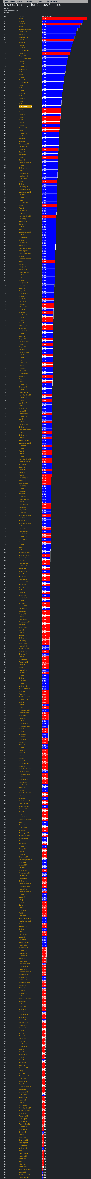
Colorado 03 (23, 809)
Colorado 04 (23, 934)
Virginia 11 (22, 56)
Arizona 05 (22, 569)
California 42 (23, 358)
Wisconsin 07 (23, 910)
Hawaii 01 (22, 200)
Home (6, 1)
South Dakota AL (24, 801)
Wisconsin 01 (23, 739)
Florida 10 (22, 74)
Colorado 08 (23, 782)
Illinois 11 (22, 825)
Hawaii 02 (22, 472)
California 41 (23, 929)
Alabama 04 (23, 1081)
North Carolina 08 (25, 884)
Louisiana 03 (23, 1025)
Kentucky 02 (23, 643)
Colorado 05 (23, 128)
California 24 (23, 590)
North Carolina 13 (25, 820)
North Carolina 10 (25, 1169)
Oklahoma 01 (23, 483)
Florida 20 (22, 99)
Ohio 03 (21, 171)
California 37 (23, 197)
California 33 (23, 977)
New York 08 (23, 243)
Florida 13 (22, 181)
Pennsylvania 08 (24, 774)
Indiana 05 (22, 844)
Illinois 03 (22, 160)
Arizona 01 (22, 611)
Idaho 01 (22, 630)
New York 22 (23, 889)
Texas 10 (22, 528)
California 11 (23, 77)
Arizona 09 (22, 625)
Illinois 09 (22, 80)
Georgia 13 (22, 558)
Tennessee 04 (23, 414)
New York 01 (23, 673)
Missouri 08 (23, 1121)
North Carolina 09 (25, 216)
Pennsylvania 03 (24, 189)
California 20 (23, 638)
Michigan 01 (23, 1009)
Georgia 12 (22, 985)
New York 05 (23, 331)
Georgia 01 (22, 758)
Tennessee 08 (23, 1116)
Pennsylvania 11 (24, 1076)
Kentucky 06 (23, 627)
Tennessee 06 (23, 579)
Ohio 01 (21, 406)
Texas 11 (22, 432)
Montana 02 (23, 916)
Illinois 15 (22, 1161)
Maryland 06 (23, 419)
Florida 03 (22, 665)
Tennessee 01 (23, 1068)
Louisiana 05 (23, 363)
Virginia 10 (22, 291)
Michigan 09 (23, 1113)
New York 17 (23, 598)
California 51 (23, 227)
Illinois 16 (22, 1065)
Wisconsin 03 (23, 948)
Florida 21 (22, 750)
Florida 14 (22, 85)
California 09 (23, 398)
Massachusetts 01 (25, 232)
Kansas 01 (22, 1036)
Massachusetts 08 (25, 443)
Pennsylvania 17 (24, 649)
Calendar (40, 1)
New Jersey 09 (23, 141)
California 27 (23, 747)
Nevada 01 (22, 940)
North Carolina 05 (25, 713)
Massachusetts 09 (25, 964)
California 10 (23, 165)
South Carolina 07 (25, 1108)
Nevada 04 (22, 491)
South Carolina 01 (25, 793)
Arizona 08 (22, 761)
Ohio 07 (21, 814)
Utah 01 (21, 707)
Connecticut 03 (24, 424)
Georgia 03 (22, 1071)
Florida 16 (22, 157)
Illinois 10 (22, 288)
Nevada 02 (22, 1039)
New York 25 (23, 646)
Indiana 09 (22, 830)
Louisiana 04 (23, 777)
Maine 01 (22, 897)
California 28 (23, 240)
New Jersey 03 (23, 486)
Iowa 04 (21, 812)
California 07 (23, 894)
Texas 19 (22, 542)
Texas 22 (22, 109)
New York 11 (23, 534)
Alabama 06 (23, 1156)
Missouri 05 (23, 865)
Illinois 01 (22, 822)
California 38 (23, 721)
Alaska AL (22, 376)
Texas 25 (22, 451)
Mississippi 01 (23, 446)
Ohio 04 (21, 932)
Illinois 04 (22, 841)
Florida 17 (22, 344)
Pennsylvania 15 (24, 622)
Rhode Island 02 (24, 689)
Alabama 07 (23, 520)
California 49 (23, 488)
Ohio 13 (21, 1012)
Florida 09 (22, 42)
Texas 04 (22, 304)
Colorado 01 (23, 654)
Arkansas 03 (23, 307)
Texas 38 (22, 40)
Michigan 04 (23, 828)
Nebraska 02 (23, 635)
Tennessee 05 (23, 878)
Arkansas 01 (23, 1167)
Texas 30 (22, 790)
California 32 (23, 296)
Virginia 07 (22, 494)
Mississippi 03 (23, 1033)
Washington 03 (24, 1177)
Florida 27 (22, 24)
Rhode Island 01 (24, 144)
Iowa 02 (21, 1049)
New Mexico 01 (24, 806)
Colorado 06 (23, 387)
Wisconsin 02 (23, 293)
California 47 (23, 91)
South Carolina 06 (25, 523)
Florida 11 (22, 205)
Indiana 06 (22, 585)
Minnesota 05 (23, 582)
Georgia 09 (22, 480)
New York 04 (23, 868)
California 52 (23, 280)
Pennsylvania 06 (24, 726)
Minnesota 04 (23, 237)
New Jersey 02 (23, 641)
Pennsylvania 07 (24, 697)
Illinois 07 (22, 152)
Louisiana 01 (23, 766)
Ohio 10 (21, 633)
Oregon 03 (22, 496)
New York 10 (23, 147)
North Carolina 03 (25, 395)
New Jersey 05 (23, 176)
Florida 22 (22, 101)
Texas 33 (22, 64)
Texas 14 (22, 796)
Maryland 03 (23, 315)
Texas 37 (22, 125)
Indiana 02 (22, 577)
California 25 (23, 526)
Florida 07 (22, 593)
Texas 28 (22, 208)
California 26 (23, 435)
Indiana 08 (22, 1001)
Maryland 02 (23, 309)
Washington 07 (24, 82)
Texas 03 (22, 438)
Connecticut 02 (24, 771)
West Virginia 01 (24, 1153)
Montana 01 (23, 1105)
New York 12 (23, 34)
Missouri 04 (23, 1127)
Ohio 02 (21, 1057)
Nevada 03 (22, 411)
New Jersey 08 (23, 37)
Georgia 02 (22, 900)
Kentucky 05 (23, 1137)
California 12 (23, 168)
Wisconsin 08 (23, 779)
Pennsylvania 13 (24, 1111)
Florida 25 (22, 48)
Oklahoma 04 (23, 857)
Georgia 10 (22, 1028)
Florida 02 (22, 854)
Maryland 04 (23, 136)
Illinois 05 (22, 229)
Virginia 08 (22, 93)
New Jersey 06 (23, 187)
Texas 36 (22, 561)
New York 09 (23, 245)
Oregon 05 (22, 1132)
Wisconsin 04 (23, 723)
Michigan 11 (23, 277)
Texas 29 (22, 213)
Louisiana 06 (23, 980)
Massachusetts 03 (25, 253)
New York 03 (23, 518)
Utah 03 (21, 355)
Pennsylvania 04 (24, 873)
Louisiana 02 (23, 566)
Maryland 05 (23, 785)
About (12, 1)
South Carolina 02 (25, 555)
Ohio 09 (21, 1060)
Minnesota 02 (23, 838)
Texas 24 (22, 454)
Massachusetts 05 (25, 58)
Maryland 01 (23, 1044)
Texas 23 (22, 574)
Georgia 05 (22, 267)
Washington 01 (24, 50)
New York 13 (23, 69)
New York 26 (23, 571)
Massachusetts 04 (25, 107)
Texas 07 (22, 45)
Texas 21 (22, 657)
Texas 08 (22, 617)
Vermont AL (23, 539)
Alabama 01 (23, 1100)
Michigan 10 (23, 651)
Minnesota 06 (23, 1092)
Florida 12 (22, 667)
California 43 (23, 675)
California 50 (23, 72)
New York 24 (23, 1097)
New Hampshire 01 (25, 921)
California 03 (23, 536)
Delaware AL (23, 705)
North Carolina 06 (25, 892)
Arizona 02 (22, 1089)
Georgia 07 (22, 320)
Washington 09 (24, 272)
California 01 (23, 996)
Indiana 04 (22, 328)
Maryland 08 (23, 32)
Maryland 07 (23, 403)
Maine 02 (22, 937)
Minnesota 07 (23, 1047)
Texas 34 (22, 502)
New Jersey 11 (23, 478)
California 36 (23, 96)
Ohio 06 (21, 902)
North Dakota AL (24, 462)
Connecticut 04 (24, 342)
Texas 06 (22, 366)
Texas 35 (22, 368)
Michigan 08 (23, 1148)
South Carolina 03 (25, 1087)
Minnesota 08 (23, 1145)
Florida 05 (22, 149)
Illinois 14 (22, 787)
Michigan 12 (23, 408)
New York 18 (23, 609)
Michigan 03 (23, 1095)
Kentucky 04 (23, 1119)
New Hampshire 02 (25, 860)
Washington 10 (24, 251)
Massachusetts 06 (25, 430)
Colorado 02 (23, 301)
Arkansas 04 (23, 1164)
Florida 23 (22, 115)
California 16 (23, 66)
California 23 (23, 881)
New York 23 (23, 958)
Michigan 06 (23, 179)
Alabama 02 (23, 945)
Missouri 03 (23, 956)
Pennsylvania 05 (24, 710)
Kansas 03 (22, 734)
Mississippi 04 (23, 699)
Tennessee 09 (23, 531)
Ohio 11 (21, 360)
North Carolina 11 (25, 998)
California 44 (23, 416)
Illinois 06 (22, 745)
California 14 (23, 133)
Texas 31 (22, 123)
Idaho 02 (22, 753)
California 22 (23, 1004)
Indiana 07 (22, 464)
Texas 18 (22, 112)
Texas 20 (22, 323)
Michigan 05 (23, 1017)
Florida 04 (22, 913)
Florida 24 (22, 26)
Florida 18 (22, 120)
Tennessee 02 (23, 662)
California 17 (23, 21)
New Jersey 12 (23, 219)
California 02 (23, 846)
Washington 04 (24, 763)
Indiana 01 (22, 1172)
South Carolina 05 (25, 769)
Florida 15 (22, 131)
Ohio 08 (21, 731)
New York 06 (23, 269)
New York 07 (23, 195)
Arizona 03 (22, 371)
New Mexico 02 (24, 440)
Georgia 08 (22, 905)
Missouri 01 (23, 737)
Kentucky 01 (23, 1006)
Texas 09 (22, 285)
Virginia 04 (22, 862)
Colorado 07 (23, 681)
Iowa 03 (21, 924)
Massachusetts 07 (25, 29)
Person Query (52, 1)
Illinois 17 (22, 547)
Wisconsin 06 (23, 1014)
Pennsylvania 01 (24, 974)
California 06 (23, 104)
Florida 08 (22, 470)
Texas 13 (22, 755)
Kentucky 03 (23, 595)
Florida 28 (22, 53)
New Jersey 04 (23, 1022)
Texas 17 (22, 908)
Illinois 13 (22, 467)
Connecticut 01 (24, 352)
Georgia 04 (22, 264)
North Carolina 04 (25, 163)
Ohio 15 (21, 317)
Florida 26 (22, 18)
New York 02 (23, 953)
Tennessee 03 (23, 804)
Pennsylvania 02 (24, 173)
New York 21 (23, 817)
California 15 (23, 88)
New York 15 (23, 211)
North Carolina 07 (25, 972)
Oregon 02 (22, 990)
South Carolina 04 (25, 515)
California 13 (23, 544)
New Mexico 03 (24, 942)
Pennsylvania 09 (24, 1175)
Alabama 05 (23, 1055)
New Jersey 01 (23, 798)
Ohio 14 (21, 1103)
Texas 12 (22, 694)
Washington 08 (24, 392)
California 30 (23, 256)
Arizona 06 (22, 507)
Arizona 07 (22, 139)
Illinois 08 (22, 336)
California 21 (23, 427)
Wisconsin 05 (23, 966)
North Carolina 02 (25, 248)
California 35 (23, 601)
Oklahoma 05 (23, 504)
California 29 (23, 456)
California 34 (23, 184)
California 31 (23, 678)
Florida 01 (22, 299)
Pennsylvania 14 (24, 886)
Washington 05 (24, 1143)
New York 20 (23, 876)
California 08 (23, 384)
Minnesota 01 (23, 659)
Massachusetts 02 (25, 192)
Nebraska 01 (23, 326)
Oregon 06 (22, 1020)
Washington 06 (24, 833)
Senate (29, 1)
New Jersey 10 (23, 283)
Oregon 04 (22, 512)
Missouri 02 (23, 606)
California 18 (23, 235)
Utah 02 (21, 702)
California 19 (23, 448)
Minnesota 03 (23, 374)
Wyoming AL (23, 969)
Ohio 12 (21, 1052)
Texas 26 (22, 475)
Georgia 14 (22, 742)
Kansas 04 (22, 849)
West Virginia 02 (24, 1124)
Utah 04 (21, 422)
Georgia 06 (22, 224)
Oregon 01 (22, 510)
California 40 (23, 390)
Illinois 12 (22, 1151)
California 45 (23, 334)
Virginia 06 (22, 691)
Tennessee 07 (23, 563)
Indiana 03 (22, 1063)
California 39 (23, 550)
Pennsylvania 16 (24, 836)
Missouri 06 (23, 1129)
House (19, 1)
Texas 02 (22, 400)
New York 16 (23, 221)
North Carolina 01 (25, 918)
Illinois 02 (22, 988)
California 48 (23, 993)
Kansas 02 (22, 603)
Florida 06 (22, 718)
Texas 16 (22, 379)
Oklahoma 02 (23, 1140)
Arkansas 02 (23, 1159)
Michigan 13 (23, 686)
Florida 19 (22, 117)
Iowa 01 (21, 729)
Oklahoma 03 (23, 619)
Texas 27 (22, 852)
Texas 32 (22, 61)
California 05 (23, 950)
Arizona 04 (22, 155)
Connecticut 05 (24, 203)
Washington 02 (24, 499)
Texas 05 (22, 1084)
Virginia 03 (22, 347)
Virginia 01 (22, 715)
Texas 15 (22, 382)
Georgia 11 (22, 261)
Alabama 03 (23, 961)
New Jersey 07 (23, 312)
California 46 (23, 683)
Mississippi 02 (23, 587)
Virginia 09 (22, 1041)
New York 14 (23, 350)
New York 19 (23, 670)
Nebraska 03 (23, 926)
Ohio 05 (21, 1031)
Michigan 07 (23, 870)
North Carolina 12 (25, 259)
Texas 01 (22, 1135)
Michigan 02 (23, 1079)
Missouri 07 (23, 1073)
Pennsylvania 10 (24, 982)
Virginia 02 (22, 339)
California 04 (23, 275)
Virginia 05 (22, 614)
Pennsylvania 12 (24, 552)
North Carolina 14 (25, 459)
